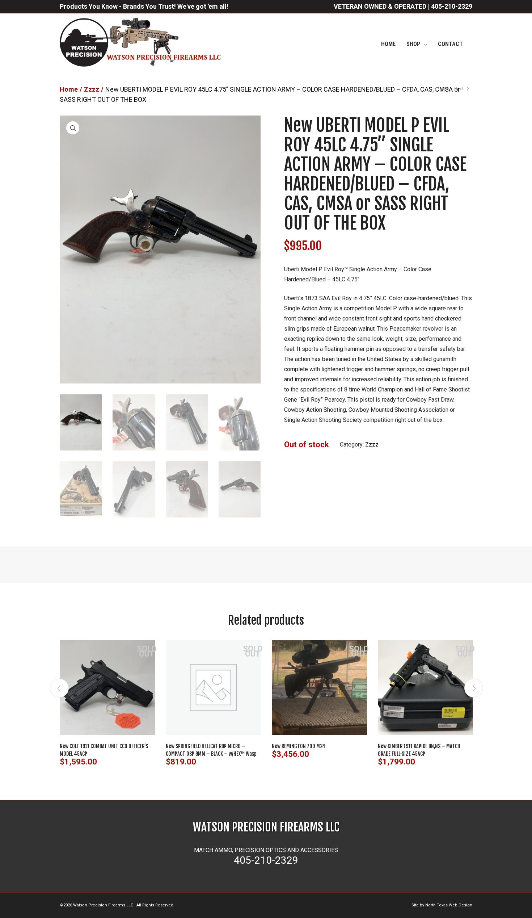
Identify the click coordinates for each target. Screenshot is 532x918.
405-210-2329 (451, 6)
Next (459, 88)
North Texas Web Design (448, 905)
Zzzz (91, 89)
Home (69, 89)
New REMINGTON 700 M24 (298, 746)
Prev (444, 88)
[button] (72, 127)
